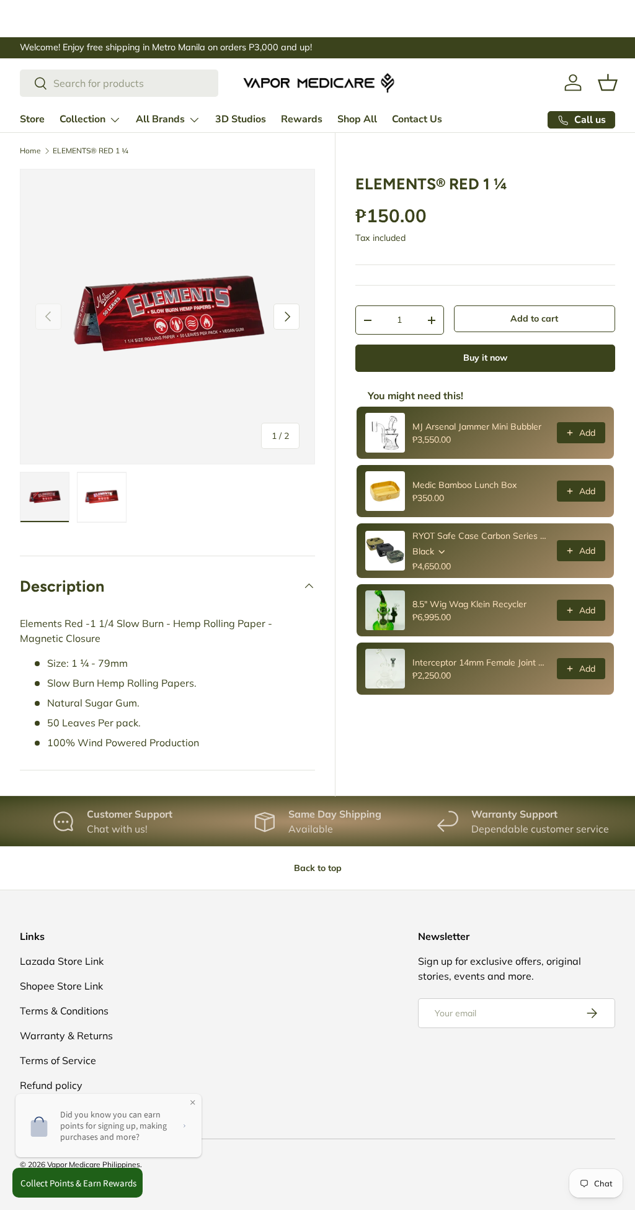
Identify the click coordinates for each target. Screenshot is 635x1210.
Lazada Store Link (62, 961)
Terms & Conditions (64, 1011)
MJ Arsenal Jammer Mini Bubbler (476, 426)
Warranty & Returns (66, 1035)
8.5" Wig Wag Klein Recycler (469, 604)
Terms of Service (58, 1060)
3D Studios (240, 119)
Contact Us (417, 119)
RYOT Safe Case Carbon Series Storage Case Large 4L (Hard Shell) (480, 535)
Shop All (357, 119)
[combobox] (119, 83)
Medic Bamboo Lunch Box (464, 484)
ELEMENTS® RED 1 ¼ (90, 151)
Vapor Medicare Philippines (93, 1164)
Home (30, 151)
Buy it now (485, 357)
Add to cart (534, 318)
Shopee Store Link (61, 986)
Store (32, 119)
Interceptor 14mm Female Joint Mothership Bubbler (480, 662)
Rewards (301, 119)
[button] (607, 82)
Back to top (318, 868)
